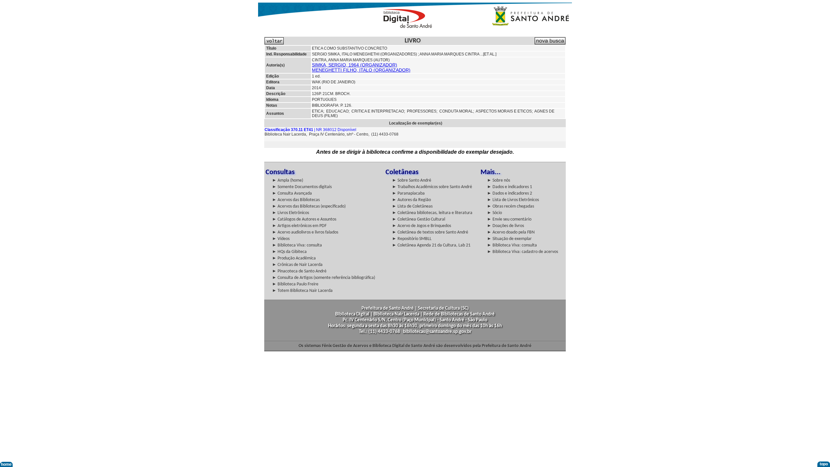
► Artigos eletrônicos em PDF (299, 225)
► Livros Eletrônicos (290, 212)
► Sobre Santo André (411, 180)
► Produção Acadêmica (294, 258)
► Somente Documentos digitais (302, 187)
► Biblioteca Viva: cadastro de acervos (522, 251)
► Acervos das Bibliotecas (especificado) (309, 206)
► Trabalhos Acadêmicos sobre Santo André (432, 187)
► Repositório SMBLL (412, 238)
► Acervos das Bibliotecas (296, 200)
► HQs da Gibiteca (289, 251)
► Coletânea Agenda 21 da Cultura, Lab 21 (431, 245)
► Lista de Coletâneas (412, 206)
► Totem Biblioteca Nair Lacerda (302, 290)
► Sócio (494, 212)
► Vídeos (281, 238)
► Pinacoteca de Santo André (299, 271)
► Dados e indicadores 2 (509, 193)
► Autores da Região (411, 200)
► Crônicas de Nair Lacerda (297, 264)
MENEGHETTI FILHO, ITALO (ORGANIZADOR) (361, 70)
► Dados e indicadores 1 (509, 187)
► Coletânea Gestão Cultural (418, 219)
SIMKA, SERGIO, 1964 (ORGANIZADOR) (354, 64)
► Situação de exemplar (509, 238)
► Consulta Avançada (292, 193)
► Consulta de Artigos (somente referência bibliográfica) (323, 277)
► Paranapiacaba (408, 193)
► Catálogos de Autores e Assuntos (304, 219)
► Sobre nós (498, 180)
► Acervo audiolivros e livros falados (305, 232)
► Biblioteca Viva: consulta (297, 245)
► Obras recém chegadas (510, 206)
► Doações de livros (505, 225)
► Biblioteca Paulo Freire (295, 284)
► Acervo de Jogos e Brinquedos (421, 225)
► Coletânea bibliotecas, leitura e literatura (432, 212)
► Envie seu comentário (509, 219)
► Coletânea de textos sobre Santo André (430, 232)
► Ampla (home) (287, 180)
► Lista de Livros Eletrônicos (513, 200)
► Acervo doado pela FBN (511, 232)
